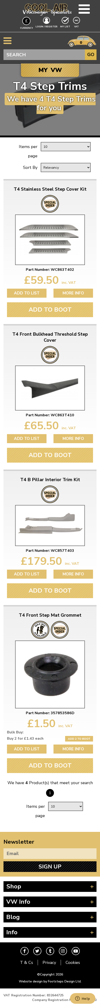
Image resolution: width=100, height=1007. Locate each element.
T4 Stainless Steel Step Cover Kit (50, 189)
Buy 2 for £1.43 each (25, 738)
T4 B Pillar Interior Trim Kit (50, 480)
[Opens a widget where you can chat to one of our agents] (82, 999)
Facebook (24, 951)
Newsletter (18, 842)
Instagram (63, 951)
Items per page (28, 151)
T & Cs (26, 962)
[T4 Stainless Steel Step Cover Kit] (50, 240)
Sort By (30, 167)
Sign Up (50, 866)
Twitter (37, 951)
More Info (73, 293)
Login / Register (46, 26)
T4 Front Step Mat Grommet (50, 615)
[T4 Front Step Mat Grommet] (50, 674)
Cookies (73, 962)
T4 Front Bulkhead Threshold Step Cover (50, 337)
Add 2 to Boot (79, 739)
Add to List (27, 293)
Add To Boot (50, 310)
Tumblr (50, 951)
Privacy (49, 962)
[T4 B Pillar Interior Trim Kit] (50, 525)
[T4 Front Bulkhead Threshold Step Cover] (50, 388)
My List (65, 26)
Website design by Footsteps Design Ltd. (50, 981)
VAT (77, 26)
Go (90, 54)
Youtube (76, 951)
